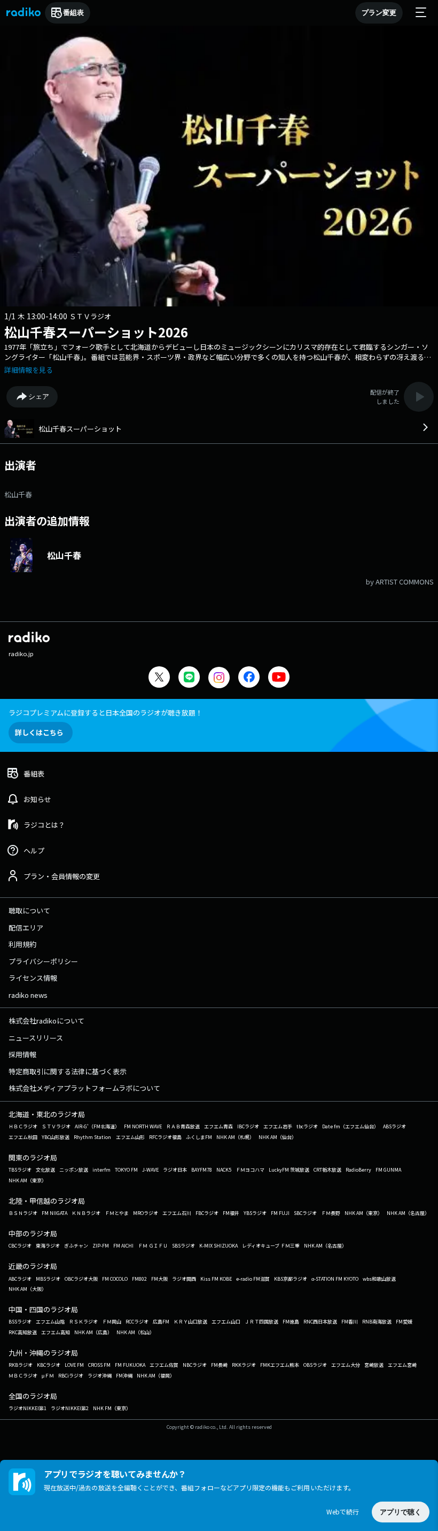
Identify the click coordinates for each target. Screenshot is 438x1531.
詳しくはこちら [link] (39, 732)
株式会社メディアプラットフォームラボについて (84, 1088)
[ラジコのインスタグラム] (219, 677)
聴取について (29, 910)
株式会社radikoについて (46, 1020)
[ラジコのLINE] (189, 678)
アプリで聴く (400, 1512)
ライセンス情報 (33, 978)
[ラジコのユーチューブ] (279, 678)
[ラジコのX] (159, 678)
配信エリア (26, 927)
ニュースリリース (36, 1038)
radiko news (28, 995)
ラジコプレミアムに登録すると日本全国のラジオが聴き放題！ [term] (105, 712)
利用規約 (22, 944)
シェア (38, 397)
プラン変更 (379, 13)
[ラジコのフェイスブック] (249, 678)
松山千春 (18, 494)
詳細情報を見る (28, 370)
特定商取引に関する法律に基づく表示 (68, 1071)
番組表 (73, 13)
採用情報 (22, 1054)
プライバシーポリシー (43, 961)
